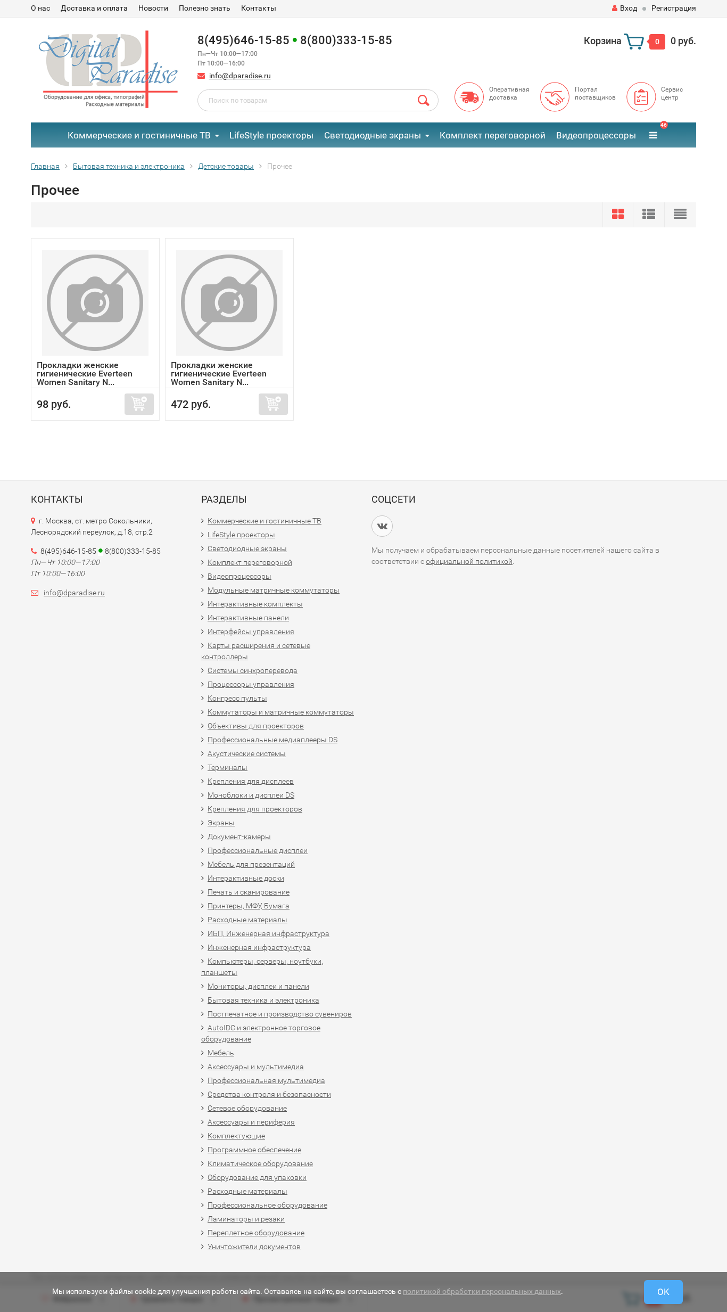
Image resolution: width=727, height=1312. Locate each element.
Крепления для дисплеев (251, 781)
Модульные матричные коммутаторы (274, 590)
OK (663, 1291)
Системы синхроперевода (253, 670)
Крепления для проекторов (255, 809)
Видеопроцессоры (596, 135)
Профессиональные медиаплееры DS (272, 739)
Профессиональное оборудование (267, 1205)
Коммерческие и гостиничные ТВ (139, 135)
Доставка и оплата (94, 8)
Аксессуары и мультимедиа (256, 1066)
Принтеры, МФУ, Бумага (249, 905)
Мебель (221, 1052)
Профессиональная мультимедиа (266, 1080)
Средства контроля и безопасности (269, 1094)
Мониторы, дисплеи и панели (258, 986)
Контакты (258, 8)
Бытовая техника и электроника (263, 1000)
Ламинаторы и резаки (246, 1219)
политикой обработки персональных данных (482, 1291)
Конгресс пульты (237, 698)
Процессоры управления (251, 684)
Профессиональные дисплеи (258, 850)
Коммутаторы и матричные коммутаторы (281, 712)
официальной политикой (469, 561)
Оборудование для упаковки (257, 1177)
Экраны (221, 822)
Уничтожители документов (254, 1246)
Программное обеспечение (254, 1149)
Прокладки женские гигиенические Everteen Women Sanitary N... (85, 373)
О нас (40, 8)
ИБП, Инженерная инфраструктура (268, 933)
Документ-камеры (239, 836)
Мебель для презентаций (251, 864)
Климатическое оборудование (260, 1163)
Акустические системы (247, 753)
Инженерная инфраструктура (259, 947)
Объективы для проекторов (256, 725)
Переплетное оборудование (256, 1232)
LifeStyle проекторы (271, 135)
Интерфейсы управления (251, 631)
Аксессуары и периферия (251, 1122)
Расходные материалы (247, 919)
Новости (153, 8)
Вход (628, 8)
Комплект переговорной (493, 135)
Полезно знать (204, 8)
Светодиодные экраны (372, 135)
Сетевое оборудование (247, 1108)
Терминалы (227, 767)
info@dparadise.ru (240, 75)
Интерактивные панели (248, 617)
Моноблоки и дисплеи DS (251, 795)
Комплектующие (236, 1135)
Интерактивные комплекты (255, 604)
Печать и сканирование (249, 892)
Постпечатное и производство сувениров (280, 1014)
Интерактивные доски (246, 878)
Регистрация (673, 8)
